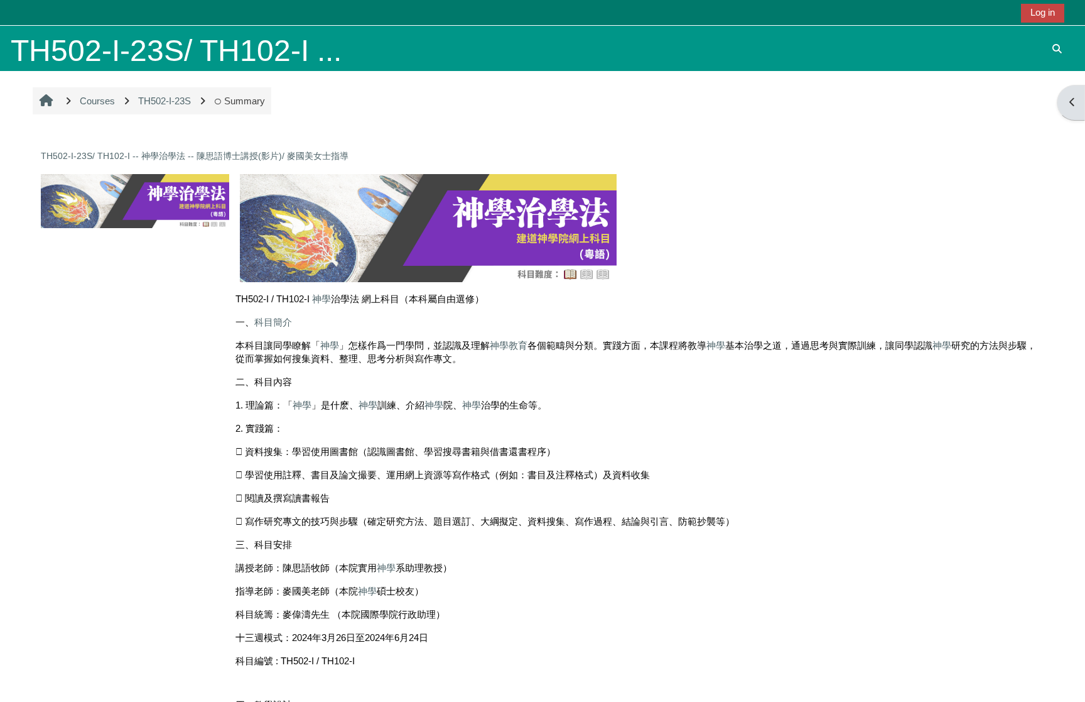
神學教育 (508, 345)
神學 (321, 298)
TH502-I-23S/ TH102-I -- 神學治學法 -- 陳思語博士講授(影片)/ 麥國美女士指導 (194, 156)
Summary (244, 101)
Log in (1042, 12)
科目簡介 (273, 322)
